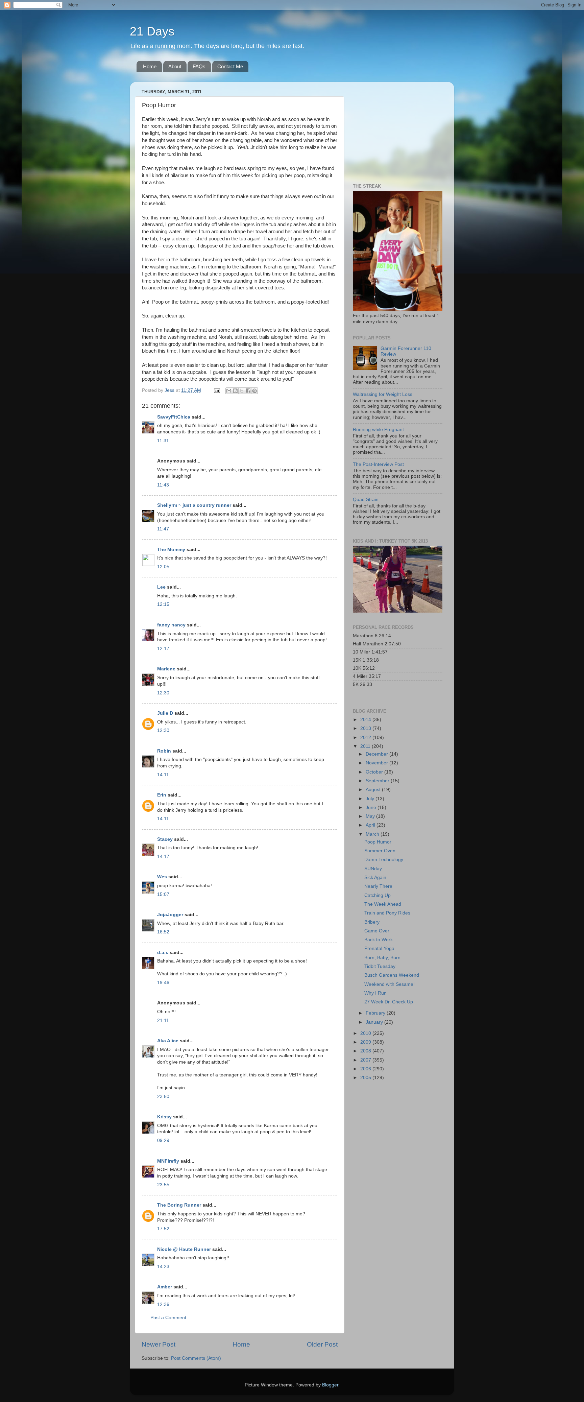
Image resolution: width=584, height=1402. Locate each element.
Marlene (166, 668)
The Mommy (171, 549)
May (371, 816)
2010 (366, 1033)
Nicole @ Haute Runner (184, 1249)
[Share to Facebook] (248, 390)
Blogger (330, 1384)
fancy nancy (171, 624)
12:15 (163, 604)
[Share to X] (241, 390)
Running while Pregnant (378, 429)
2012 (366, 737)
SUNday (373, 868)
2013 (366, 728)
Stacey (165, 839)
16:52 (163, 931)
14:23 (163, 1266)
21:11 (163, 1020)
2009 (366, 1042)
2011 (366, 746)
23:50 (163, 1096)
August (374, 789)
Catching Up (377, 895)
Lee (161, 587)
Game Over (376, 930)
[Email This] (228, 390)
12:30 (163, 692)
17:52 (163, 1228)
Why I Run (375, 993)
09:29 (163, 1140)
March (373, 834)
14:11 (163, 774)
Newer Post (158, 1344)
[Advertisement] (395, 129)
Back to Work (378, 939)
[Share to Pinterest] (254, 390)
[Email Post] (216, 390)
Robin (164, 751)
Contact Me (230, 66)
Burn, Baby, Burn (382, 957)
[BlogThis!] (235, 390)
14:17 (163, 856)
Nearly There (378, 886)
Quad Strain (366, 499)
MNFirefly (168, 1161)
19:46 (163, 982)
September (378, 780)
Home (149, 66)
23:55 (163, 1184)
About (174, 66)
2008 (366, 1050)
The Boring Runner (179, 1205)
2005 (366, 1077)
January (375, 1022)
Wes (162, 876)
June (372, 807)
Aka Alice (167, 1040)
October (375, 772)
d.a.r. (162, 952)
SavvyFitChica (173, 417)
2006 (366, 1068)
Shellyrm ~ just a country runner (194, 505)
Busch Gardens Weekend (391, 975)
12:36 (163, 1304)
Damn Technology (383, 859)
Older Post (322, 1344)
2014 (366, 719)
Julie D (165, 713)
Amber (164, 1286)
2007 (366, 1060)
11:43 (163, 485)
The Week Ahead (382, 904)
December (377, 754)
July (370, 798)
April (371, 825)
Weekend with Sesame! (389, 984)
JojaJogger (170, 914)
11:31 (163, 440)
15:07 (163, 894)
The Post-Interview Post (378, 464)
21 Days (152, 31)
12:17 (163, 648)
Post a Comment (168, 1317)
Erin (161, 795)
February (376, 1013)
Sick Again (375, 877)
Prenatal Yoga (379, 948)
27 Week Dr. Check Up (388, 1001)
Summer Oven (379, 850)
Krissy (164, 1116)
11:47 (163, 528)
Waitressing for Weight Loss (382, 394)
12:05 (163, 566)
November (377, 762)
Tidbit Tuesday (379, 966)
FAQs (199, 66)
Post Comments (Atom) (196, 1358)
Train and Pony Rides (387, 913)
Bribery (372, 922)
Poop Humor (377, 842)
